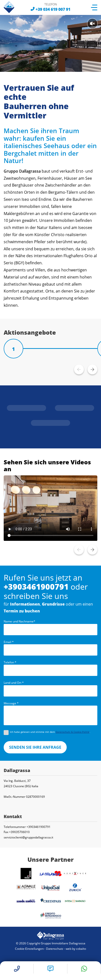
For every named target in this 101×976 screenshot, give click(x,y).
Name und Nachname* (19, 621)
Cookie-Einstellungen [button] (29, 949)
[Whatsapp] (84, 968)
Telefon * (10, 662)
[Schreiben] (50, 968)
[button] (92, 369)
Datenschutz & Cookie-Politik (72, 732)
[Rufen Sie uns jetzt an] (53, 9)
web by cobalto (76, 949)
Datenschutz (54, 949)
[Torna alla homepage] (13, 7)
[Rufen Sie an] (17, 968)
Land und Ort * (14, 682)
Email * (9, 642)
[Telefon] (36, 586)
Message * (11, 703)
